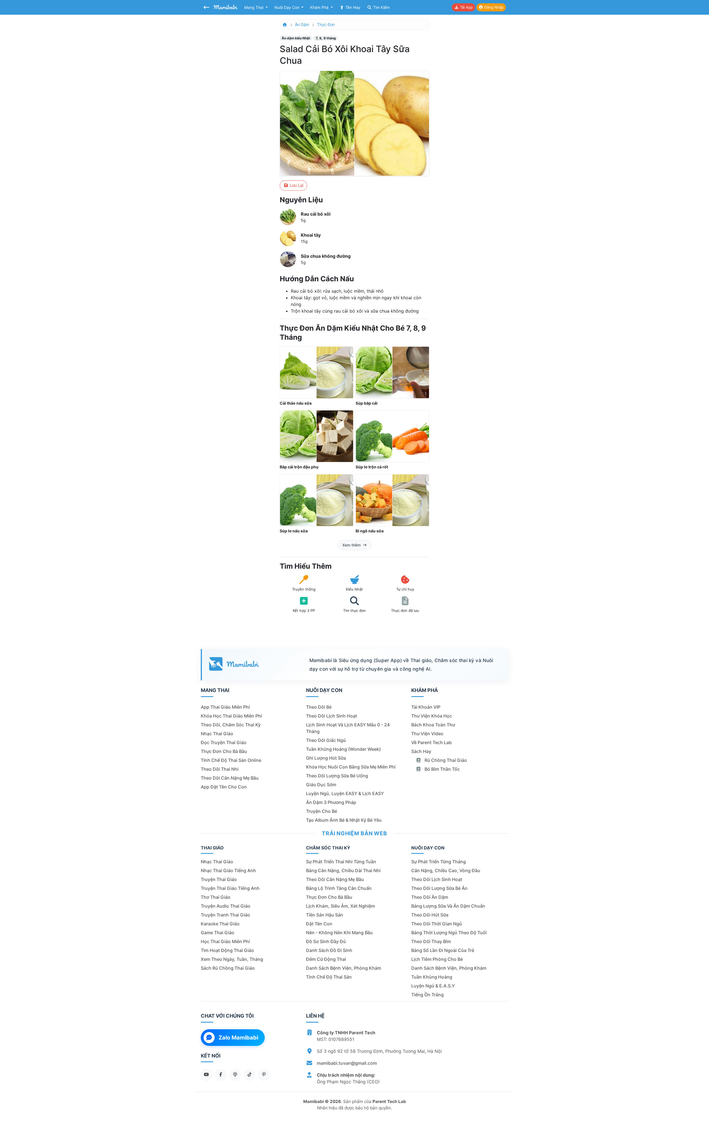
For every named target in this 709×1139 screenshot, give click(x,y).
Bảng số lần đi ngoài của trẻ (442, 950)
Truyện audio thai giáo (225, 906)
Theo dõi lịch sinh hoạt (331, 716)
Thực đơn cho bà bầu (224, 751)
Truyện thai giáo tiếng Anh (230, 888)
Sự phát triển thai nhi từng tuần (341, 861)
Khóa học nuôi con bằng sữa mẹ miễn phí (350, 767)
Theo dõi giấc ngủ (326, 740)
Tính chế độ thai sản (329, 977)
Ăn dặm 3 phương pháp (331, 802)
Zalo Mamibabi (238, 1037)
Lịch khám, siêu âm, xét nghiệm (340, 906)
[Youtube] (206, 1074)
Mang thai (254, 7)
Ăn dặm (302, 24)
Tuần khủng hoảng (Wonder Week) (343, 749)
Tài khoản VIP (425, 707)
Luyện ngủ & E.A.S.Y (433, 986)
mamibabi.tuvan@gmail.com (347, 1063)
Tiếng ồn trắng (427, 994)
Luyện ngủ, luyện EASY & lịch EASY (345, 793)
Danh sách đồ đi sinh (329, 950)
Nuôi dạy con (287, 7)
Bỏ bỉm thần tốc (441, 769)
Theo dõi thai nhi (219, 769)
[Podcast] (235, 1074)
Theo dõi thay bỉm (431, 941)
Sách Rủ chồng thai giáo (228, 968)
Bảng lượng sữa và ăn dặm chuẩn (448, 906)
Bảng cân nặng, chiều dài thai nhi (343, 870)
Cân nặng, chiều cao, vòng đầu (445, 870)
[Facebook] (220, 1074)
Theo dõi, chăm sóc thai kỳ (231, 724)
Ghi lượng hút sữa (326, 758)
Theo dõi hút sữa (429, 915)
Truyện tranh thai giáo (225, 915)
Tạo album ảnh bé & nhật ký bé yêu (344, 820)
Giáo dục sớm (321, 784)
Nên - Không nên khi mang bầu (339, 932)
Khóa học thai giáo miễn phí (231, 716)
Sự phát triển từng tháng (438, 861)
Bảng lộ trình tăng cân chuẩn (339, 888)
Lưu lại (296, 185)
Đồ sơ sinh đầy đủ (326, 941)
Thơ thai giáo (215, 897)
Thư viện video (427, 733)
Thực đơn (326, 24)
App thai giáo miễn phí (225, 707)
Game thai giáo (217, 932)
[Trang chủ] (284, 24)
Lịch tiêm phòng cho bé (437, 959)
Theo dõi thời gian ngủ (436, 923)
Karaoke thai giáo (220, 923)
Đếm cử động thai (326, 959)
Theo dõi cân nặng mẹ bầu (230, 778)
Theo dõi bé (319, 707)
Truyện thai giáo (219, 879)
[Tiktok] (249, 1074)
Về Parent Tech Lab (431, 742)
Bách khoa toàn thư (433, 724)
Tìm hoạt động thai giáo (227, 950)
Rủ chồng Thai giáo (445, 760)
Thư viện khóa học (431, 716)
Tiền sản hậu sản (324, 915)
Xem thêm (351, 545)
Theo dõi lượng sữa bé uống (337, 775)
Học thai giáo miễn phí (225, 941)
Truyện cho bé (321, 811)
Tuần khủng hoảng (431, 977)
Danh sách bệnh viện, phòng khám (343, 968)
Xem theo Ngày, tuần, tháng (232, 959)
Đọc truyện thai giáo (223, 742)
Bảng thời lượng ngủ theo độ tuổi (449, 932)
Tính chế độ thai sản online (231, 760)
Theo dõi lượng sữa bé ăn (439, 888)
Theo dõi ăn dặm (429, 897)
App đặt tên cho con (224, 787)
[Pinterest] (263, 1074)
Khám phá (320, 7)
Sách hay (421, 751)
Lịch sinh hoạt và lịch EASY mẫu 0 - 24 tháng (348, 728)
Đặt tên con (319, 923)
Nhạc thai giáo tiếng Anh (228, 870)
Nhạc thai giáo (217, 733)
